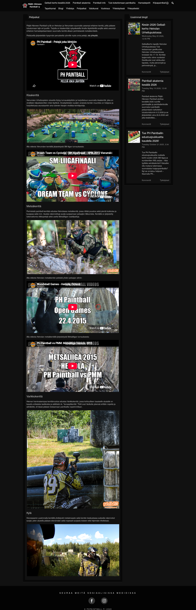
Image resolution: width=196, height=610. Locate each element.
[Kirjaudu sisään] (167, 3)
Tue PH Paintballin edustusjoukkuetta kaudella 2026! (152, 137)
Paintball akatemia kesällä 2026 (152, 82)
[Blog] (126, 16)
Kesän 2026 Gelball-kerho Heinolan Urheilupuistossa (154, 28)
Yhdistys (70, 8)
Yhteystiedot (133, 8)
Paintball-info (99, 2)
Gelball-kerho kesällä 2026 (57, 2)
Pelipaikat (81, 8)
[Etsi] (172, 3)
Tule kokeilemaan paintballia (121, 2)
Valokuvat (93, 8)
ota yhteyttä (93, 35)
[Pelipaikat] (25, 16)
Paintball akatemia (81, 2)
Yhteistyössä (119, 8)
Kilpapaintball (159, 2)
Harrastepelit (144, 2)
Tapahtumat (50, 8)
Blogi (60, 8)
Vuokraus (105, 8)
